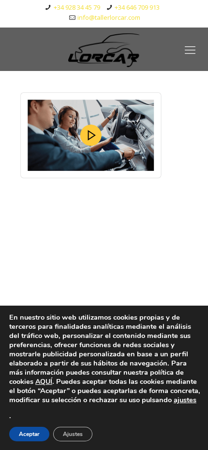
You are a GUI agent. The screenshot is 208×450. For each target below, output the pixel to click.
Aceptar (29, 434)
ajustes (185, 399)
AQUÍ (43, 381)
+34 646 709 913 (137, 7)
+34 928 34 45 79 (77, 7)
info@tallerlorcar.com (108, 17)
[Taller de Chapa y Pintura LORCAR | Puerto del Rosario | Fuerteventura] (104, 49)
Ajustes (73, 434)
